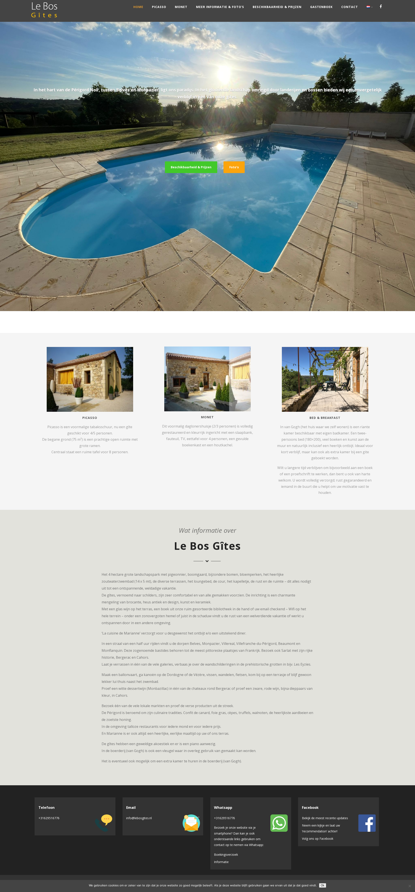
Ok (322, 885)
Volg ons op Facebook (317, 838)
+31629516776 (48, 818)
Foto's (234, 167)
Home (138, 7)
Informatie (221, 862)
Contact (349, 7)
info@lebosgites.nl (139, 818)
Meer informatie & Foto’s (220, 7)
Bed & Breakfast (325, 418)
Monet (181, 7)
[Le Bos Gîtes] (44, 19)
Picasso (159, 7)
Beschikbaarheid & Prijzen (277, 7)
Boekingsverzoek (226, 854)
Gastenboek (321, 7)
